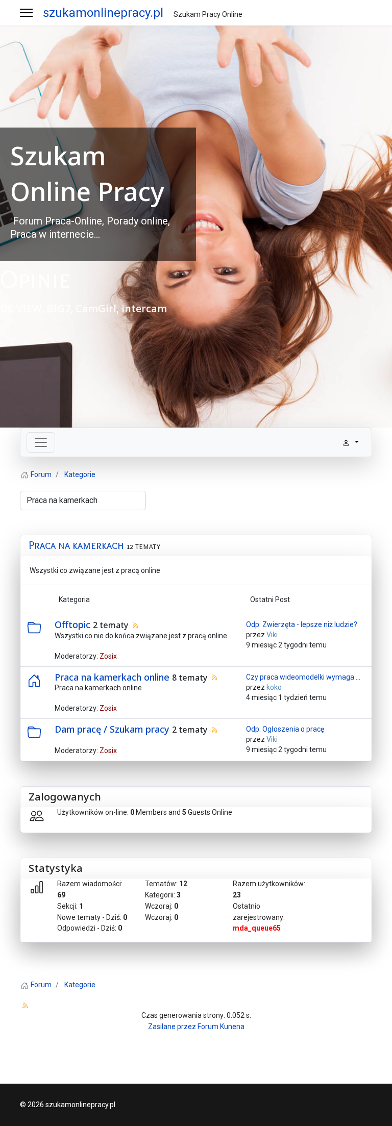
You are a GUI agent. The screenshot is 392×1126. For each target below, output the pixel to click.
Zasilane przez (172, 1026)
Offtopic (72, 624)
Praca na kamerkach (76, 545)
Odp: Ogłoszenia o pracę (285, 729)
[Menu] (26, 13)
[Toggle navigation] (41, 442)
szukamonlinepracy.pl (103, 13)
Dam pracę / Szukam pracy (112, 729)
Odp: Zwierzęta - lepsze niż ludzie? (301, 624)
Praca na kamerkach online (112, 677)
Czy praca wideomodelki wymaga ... (303, 677)
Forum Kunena (221, 1026)
